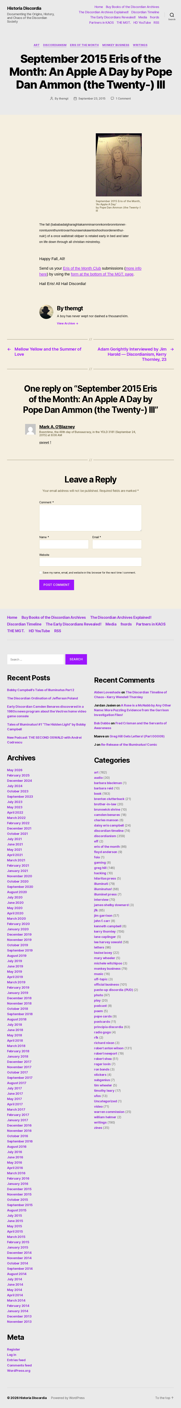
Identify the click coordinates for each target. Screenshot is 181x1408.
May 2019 (14, 971)
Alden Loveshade (107, 692)
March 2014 (16, 1300)
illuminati (101, 884)
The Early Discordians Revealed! (113, 17)
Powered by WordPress (68, 1398)
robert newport (105, 1053)
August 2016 (17, 1146)
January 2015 (17, 1247)
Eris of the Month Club (82, 268)
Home (99, 7)
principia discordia (108, 1027)
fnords (154, 17)
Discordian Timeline (145, 12)
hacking (100, 873)
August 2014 (17, 1274)
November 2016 (19, 1131)
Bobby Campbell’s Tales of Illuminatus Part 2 (40, 690)
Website (44, 554)
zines (98, 1128)
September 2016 (20, 1141)
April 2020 (15, 913)
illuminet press (105, 894)
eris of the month (84, 45)
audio (98, 777)
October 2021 (17, 834)
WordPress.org (18, 1370)
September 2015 (20, 1205)
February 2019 (18, 987)
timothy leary (104, 1090)
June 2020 (15, 902)
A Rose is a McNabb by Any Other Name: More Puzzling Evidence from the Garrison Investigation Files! (132, 710)
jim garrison (103, 915)
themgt (63, 98)
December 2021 (19, 828)
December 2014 (19, 1253)
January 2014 (17, 1311)
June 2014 (15, 1284)
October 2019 (17, 945)
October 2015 (17, 1200)
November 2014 (19, 1258)
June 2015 (15, 1221)
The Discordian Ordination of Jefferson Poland (42, 698)
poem (98, 1011)
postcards (102, 1021)
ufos (97, 1096)
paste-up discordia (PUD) (113, 990)
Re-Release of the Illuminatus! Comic (129, 744)
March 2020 (16, 918)
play (97, 1000)
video (98, 1106)
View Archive (67, 323)
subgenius (102, 1080)
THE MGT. (123, 22)
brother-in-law (105, 804)
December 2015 (19, 1189)
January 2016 (17, 1184)
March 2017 (16, 1109)
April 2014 (15, 1295)
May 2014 (14, 1290)
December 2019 (19, 934)
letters (99, 947)
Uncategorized (105, 1101)
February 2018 (18, 1051)
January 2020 (18, 929)
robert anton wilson (109, 1048)
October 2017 (17, 1072)
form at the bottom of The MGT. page (102, 274)
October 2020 (18, 881)
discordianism (54, 45)
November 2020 (19, 876)
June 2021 (15, 844)
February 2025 (18, 775)
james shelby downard (111, 905)
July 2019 (14, 961)
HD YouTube (142, 22)
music (98, 974)
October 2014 (17, 1263)
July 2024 (14, 786)
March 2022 (16, 818)
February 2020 (18, 924)
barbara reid (103, 788)
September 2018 (20, 1014)
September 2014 (20, 1268)
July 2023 (14, 802)
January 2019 (17, 993)
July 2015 (14, 1215)
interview (101, 899)
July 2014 (14, 1279)
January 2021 (17, 871)
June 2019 (15, 966)
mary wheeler (104, 958)
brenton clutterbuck (109, 799)
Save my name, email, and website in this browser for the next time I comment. (89, 572)
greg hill (100, 868)
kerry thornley (105, 931)
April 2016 (15, 1168)
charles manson (106, 820)
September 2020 (20, 887)
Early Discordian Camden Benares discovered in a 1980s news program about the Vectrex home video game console (46, 711)
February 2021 (18, 865)
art (37, 45)
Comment (46, 502)
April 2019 (15, 977)
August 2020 (17, 892)
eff (96, 841)
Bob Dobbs (102, 723)
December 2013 (19, 1316)
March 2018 (16, 1046)
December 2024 (19, 780)
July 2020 (15, 897)
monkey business (115, 45)
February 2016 (18, 1178)
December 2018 (19, 998)
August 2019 (17, 956)
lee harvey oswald (108, 942)
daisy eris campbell (109, 825)
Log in (11, 1355)
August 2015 (17, 1210)
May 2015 (14, 1226)
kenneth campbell (107, 926)
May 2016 (14, 1162)
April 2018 (15, 1040)
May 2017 (14, 1099)
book (97, 793)
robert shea (103, 1059)
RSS (156, 22)
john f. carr (102, 921)
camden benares (107, 815)
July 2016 (14, 1152)
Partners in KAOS (101, 22)
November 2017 (19, 1067)
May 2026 (14, 770)
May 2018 (14, 1035)
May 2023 (14, 807)
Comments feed (19, 1365)
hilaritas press (105, 878)
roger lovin (102, 1064)
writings (140, 45)
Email (96, 537)
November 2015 (19, 1194)
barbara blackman (108, 783)
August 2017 (16, 1083)
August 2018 (17, 1019)
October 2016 (17, 1136)
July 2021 (14, 839)
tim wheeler (103, 1085)
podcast (100, 1006)
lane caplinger (105, 937)
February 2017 (18, 1115)
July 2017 (14, 1088)
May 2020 (15, 908)
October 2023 (17, 791)
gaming (100, 862)
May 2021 (14, 849)
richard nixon (104, 1043)
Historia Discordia (24, 8)
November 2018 (19, 1003)
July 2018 (14, 1024)
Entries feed (16, 1360)
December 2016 (19, 1125)
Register (13, 1349)
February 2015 (18, 1242)
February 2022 (18, 823)
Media (142, 17)
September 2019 (20, 950)
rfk (96, 1037)
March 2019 (16, 982)
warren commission (109, 1112)
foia (97, 857)
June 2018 (15, 1030)
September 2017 (20, 1078)
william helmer (105, 1117)
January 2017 (17, 1120)
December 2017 (19, 1062)
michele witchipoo (108, 963)
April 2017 (15, 1104)
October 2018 (17, 1009)
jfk (96, 910)
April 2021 (15, 855)
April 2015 (15, 1231)
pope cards (103, 1016)
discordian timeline (109, 831)
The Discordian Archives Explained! (104, 12)
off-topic (101, 979)
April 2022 (15, 812)
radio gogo (102, 1032)
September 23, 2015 (92, 98)
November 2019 (19, 940)
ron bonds (101, 1069)
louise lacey (103, 953)
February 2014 (18, 1306)
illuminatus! (103, 889)
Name (44, 537)
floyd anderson (105, 852)
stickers (100, 1075)
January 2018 (17, 1056)
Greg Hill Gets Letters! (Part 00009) (137, 736)
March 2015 (16, 1237)
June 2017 (15, 1093)
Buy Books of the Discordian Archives (132, 7)
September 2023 (20, 796)
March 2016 (16, 1173)
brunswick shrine (107, 809)
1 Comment (123, 98)
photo (98, 995)
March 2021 (16, 860)
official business (106, 984)
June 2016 (15, 1157)
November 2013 (19, 1321)
